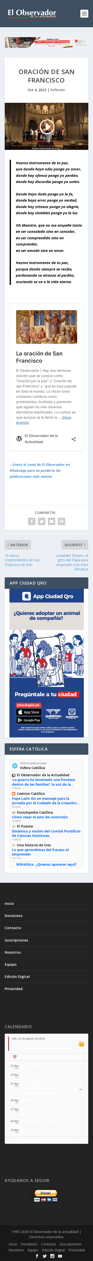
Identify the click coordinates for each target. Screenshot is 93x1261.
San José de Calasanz (39, 1092)
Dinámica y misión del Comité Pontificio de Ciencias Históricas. (46, 833)
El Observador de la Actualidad (43, 775)
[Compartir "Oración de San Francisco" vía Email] (52, 521)
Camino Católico (31, 793)
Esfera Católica (32, 767)
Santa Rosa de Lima (38, 1065)
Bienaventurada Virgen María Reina (42, 1048)
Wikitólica (24, 864)
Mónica (27, 1113)
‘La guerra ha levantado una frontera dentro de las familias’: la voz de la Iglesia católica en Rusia (43, 784)
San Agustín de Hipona (41, 1121)
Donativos (13, 915)
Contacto (13, 927)
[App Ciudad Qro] (47, 663)
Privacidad (14, 988)
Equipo (11, 964)
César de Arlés (33, 1109)
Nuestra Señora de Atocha (43, 1129)
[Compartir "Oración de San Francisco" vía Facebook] (32, 521)
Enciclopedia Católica (35, 812)
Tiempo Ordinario (27, 1043)
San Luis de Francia (37, 1083)
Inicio (9, 903)
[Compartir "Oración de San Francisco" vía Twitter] (42, 521)
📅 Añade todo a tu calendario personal (46, 1057)
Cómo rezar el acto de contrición (40, 817)
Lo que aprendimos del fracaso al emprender (40, 852)
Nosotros (13, 952)
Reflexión (57, 89)
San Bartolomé (34, 1074)
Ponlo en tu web (56, 1140)
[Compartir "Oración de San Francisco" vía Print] (61, 521)
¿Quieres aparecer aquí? (56, 864)
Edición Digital (17, 976)
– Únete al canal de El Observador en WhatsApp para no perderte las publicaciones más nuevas (40, 470)
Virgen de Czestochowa (41, 1100)
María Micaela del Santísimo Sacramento (56, 1088)
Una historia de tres (34, 845)
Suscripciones (16, 940)
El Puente (25, 826)
